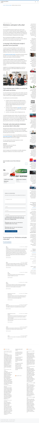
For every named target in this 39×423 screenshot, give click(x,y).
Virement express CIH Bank (7, 385)
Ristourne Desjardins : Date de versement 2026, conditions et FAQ (8, 352)
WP (4, 421)
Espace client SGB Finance (30, 366)
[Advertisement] (19, 14)
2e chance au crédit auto (33, 257)
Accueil (4, 5)
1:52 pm (26, 262)
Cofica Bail (19, 107)
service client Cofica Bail (7, 136)
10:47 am (26, 304)
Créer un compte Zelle (30, 397)
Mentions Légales (33, 270)
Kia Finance (33, 174)
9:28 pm (26, 293)
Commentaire (8, 199)
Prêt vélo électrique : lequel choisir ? (7, 370)
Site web (7, 214)
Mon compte (30, 349)
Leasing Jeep (34, 262)
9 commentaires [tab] (7, 242)
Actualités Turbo (19, 375)
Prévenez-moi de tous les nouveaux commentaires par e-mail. (14, 223)
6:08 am (26, 272)
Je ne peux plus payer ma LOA (33, 254)
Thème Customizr (12, 421)
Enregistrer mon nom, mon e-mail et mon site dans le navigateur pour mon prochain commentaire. (14, 218)
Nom (6, 206)
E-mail (7, 210)
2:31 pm (26, 335)
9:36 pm (26, 313)
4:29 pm (26, 246)
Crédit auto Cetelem (21, 179)
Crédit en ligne (7, 349)
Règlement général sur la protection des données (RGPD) (33, 272)
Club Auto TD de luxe (33, 258)
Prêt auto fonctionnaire (34, 261)
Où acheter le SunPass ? (30, 382)
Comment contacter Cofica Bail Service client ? (33, 58)
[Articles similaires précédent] (24, 164)
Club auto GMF (32, 162)
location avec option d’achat (10, 54)
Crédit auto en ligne (8, 5)
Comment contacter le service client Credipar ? (33, 118)
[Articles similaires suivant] (26, 164)
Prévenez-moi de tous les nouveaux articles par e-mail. (14, 228)
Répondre (8, 257)
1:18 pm (26, 282)
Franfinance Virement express (8, 400)
